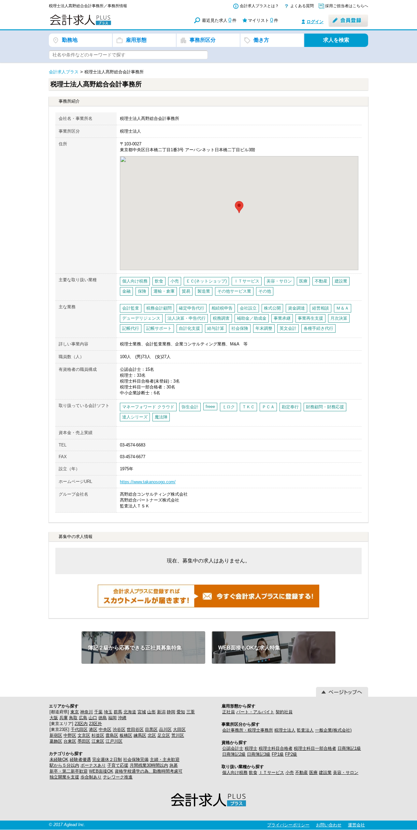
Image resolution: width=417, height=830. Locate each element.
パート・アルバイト (255, 711)
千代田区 (79, 729)
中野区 (70, 735)
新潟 (161, 711)
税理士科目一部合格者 (315, 748)
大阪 (54, 717)
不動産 (301, 772)
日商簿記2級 (234, 754)
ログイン (315, 21)
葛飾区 (56, 741)
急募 (173, 765)
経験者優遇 (80, 759)
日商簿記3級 (258, 754)
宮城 (141, 711)
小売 (289, 772)
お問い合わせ (328, 825)
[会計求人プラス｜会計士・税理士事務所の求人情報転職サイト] (104, 24)
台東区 (70, 741)
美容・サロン (345, 772)
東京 (74, 711)
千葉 (98, 711)
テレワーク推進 (118, 777)
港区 (93, 729)
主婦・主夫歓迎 (165, 759)
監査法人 (305, 730)
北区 (152, 735)
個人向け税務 (235, 772)
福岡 (112, 717)
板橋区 (126, 735)
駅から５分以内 (64, 765)
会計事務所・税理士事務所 (247, 730)
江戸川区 (114, 741)
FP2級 (291, 754)
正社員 (228, 711)
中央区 (105, 729)
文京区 (84, 735)
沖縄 (122, 717)
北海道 (129, 711)
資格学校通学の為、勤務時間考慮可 (148, 771)
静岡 (171, 711)
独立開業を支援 (64, 777)
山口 (93, 717)
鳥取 (73, 717)
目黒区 (151, 729)
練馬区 (140, 735)
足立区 (163, 735)
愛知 (181, 711)
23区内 (81, 723)
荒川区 (177, 735)
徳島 (102, 717)
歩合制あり (91, 777)
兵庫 (63, 717)
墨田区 (84, 741)
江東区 (98, 741)
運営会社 (356, 825)
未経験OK (59, 759)
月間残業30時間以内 (149, 765)
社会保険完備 (136, 759)
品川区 (165, 729)
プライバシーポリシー (288, 825)
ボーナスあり (93, 765)
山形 (151, 711)
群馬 (118, 711)
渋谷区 (119, 729)
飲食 (253, 772)
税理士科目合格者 (276, 748)
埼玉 (108, 711)
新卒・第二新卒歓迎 (69, 771)
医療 (313, 772)
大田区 (179, 729)
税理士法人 (284, 730)
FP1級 (278, 754)
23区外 (95, 723)
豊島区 (112, 735)
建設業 (325, 772)
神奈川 (86, 711)
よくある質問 (302, 6)
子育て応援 (117, 765)
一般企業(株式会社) (333, 730)
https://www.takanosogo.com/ (148, 481)
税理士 (251, 748)
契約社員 (284, 711)
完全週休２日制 (107, 759)
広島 (83, 717)
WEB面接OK (101, 771)
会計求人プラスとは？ (259, 6)
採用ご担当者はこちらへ (346, 6)
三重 (190, 711)
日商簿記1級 (349, 748)
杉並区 (98, 735)
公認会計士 (232, 748)
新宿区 (56, 735)
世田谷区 (135, 729)
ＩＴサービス (271, 772)
